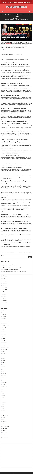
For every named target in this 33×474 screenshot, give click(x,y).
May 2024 (4, 294)
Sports (3, 419)
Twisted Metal (5, 428)
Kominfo (4, 366)
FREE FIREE (4, 340)
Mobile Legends (5, 382)
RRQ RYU (4, 417)
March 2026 (4, 280)
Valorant (4, 434)
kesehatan (4, 362)
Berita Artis (4, 318)
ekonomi (4, 336)
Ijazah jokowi (4, 353)
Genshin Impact (5, 345)
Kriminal (4, 367)
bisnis (3, 329)
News (3, 393)
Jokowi (4, 360)
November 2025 (5, 287)
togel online (3, 34)
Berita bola (4, 320)
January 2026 (5, 283)
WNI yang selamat (27, 2)
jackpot (8, 33)
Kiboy (3, 364)
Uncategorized (14, 34)
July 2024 (4, 291)
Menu (3, 11)
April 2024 (4, 296)
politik (3, 404)
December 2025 (5, 285)
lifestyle (4, 371)
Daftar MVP (4, 331)
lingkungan (4, 373)
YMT (8, 2)
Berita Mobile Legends (6, 325)
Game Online (5, 342)
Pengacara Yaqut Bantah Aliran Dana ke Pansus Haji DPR (11, 269)
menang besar (12, 33)
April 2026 (4, 278)
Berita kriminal (5, 323)
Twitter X (4, 430)
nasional (4, 391)
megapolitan (4, 377)
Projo (3, 406)
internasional (4, 356)
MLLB (3, 380)
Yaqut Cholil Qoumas (13, 2)
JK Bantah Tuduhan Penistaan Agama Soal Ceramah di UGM (12, 267)
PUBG (3, 408)
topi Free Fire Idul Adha (6, 426)
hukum (4, 351)
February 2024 (5, 300)
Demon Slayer (5, 334)
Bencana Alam (5, 316)
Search (30, 11)
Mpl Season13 (4, 386)
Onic (3, 397)
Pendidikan (4, 399)
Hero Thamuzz (5, 349)
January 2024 (5, 302)
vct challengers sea (5, 437)
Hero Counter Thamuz (6, 347)
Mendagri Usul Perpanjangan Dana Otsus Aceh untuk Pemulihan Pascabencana (14, 271)
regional (4, 413)
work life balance (20, 2)
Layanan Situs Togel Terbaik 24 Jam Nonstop (25, 252)
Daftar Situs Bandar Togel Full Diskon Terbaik (7, 252)
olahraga (4, 395)
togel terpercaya (9, 34)
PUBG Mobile (4, 410)
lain (3, 369)
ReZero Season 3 (5, 415)
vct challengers (5, 435)
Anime (4, 312)
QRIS (21, 33)
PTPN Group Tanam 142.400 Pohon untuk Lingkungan (10, 265)
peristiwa (4, 402)
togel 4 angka (25, 33)
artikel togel (3, 33)
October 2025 (5, 289)
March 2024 (4, 298)
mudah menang (17, 33)
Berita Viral (4, 327)
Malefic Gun (4, 375)
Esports (4, 338)
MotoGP (4, 384)
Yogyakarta (4, 2)
